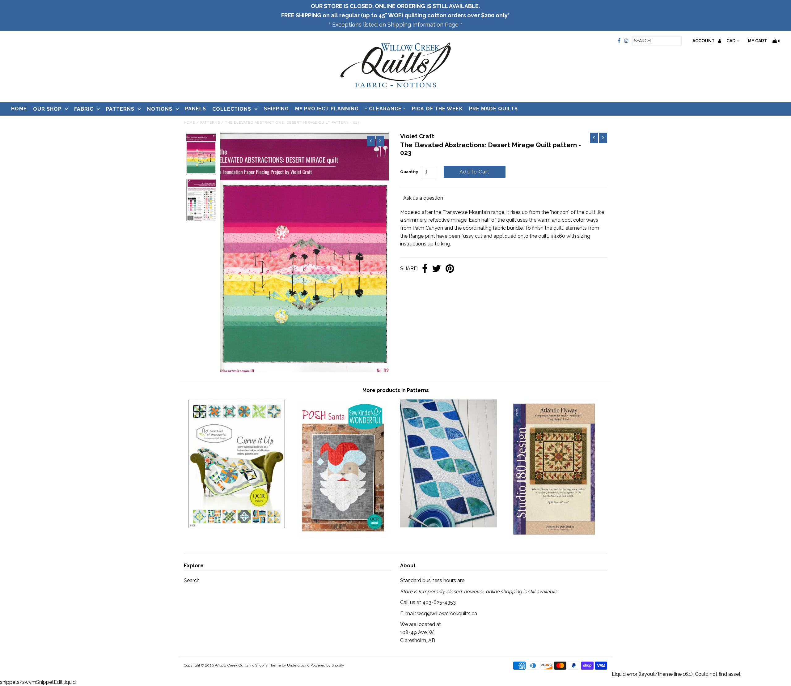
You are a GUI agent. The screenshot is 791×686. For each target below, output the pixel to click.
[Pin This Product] (450, 269)
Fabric (83, 109)
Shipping (276, 109)
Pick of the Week (437, 109)
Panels (195, 109)
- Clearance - (385, 109)
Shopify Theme (268, 665)
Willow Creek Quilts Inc (234, 665)
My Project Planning (327, 109)
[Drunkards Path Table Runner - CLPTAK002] (448, 526)
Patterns (120, 109)
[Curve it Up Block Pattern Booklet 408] (236, 527)
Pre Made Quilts (493, 109)
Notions (159, 109)
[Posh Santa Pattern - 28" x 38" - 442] (343, 537)
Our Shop (47, 109)
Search (192, 580)
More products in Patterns (395, 390)
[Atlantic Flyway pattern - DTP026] (554, 537)
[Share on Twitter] (436, 269)
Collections (231, 109)
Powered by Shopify (327, 665)
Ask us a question (423, 198)
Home (19, 109)
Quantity (409, 171)
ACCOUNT (704, 40)
